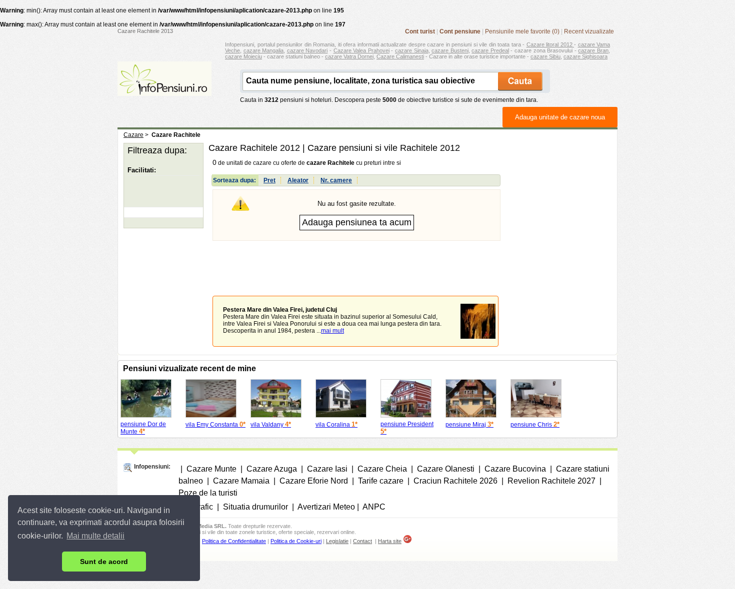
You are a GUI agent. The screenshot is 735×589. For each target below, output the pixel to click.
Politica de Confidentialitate (234, 541)
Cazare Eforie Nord (314, 481)
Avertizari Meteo (326, 507)
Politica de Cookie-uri (296, 541)
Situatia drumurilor (255, 507)
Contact (362, 541)
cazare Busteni (450, 50)
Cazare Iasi (327, 469)
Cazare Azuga (271, 469)
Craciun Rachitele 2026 (456, 481)
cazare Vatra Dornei (349, 56)
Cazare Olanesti (445, 469)
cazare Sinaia (411, 50)
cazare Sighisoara (586, 56)
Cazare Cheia (382, 469)
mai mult (332, 330)
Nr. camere (336, 180)
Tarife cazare (381, 481)
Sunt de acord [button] (104, 562)
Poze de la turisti (208, 493)
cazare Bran (593, 50)
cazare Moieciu (243, 56)
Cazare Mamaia (241, 481)
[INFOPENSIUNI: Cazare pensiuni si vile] (165, 88)
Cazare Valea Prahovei (362, 50)
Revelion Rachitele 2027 (552, 481)
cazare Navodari (307, 50)
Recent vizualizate (589, 31)
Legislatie (337, 541)
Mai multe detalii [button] (95, 536)
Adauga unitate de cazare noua (560, 117)
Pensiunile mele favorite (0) (522, 31)
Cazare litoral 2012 (550, 44)
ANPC (374, 507)
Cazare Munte (211, 469)
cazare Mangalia (264, 50)
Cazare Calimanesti (400, 56)
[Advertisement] (357, 261)
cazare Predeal (490, 50)
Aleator (298, 180)
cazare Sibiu (545, 56)
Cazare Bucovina (515, 469)
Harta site (390, 541)
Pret (270, 180)
